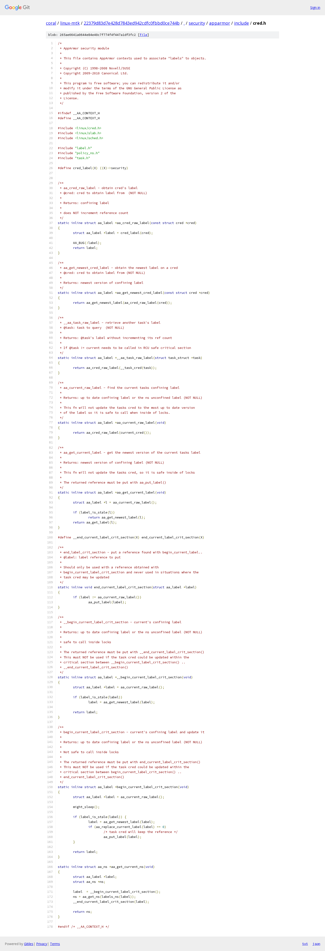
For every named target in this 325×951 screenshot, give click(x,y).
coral (51, 23)
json (316, 943)
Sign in (315, 7)
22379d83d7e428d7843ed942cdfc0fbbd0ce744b (132, 23)
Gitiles (28, 943)
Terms (55, 943)
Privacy (41, 943)
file (143, 35)
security (197, 23)
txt (305, 943)
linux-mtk (70, 23)
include (241, 23)
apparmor (219, 23)
